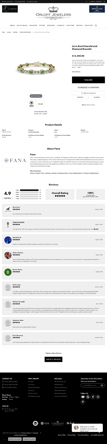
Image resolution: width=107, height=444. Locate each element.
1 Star (17, 198)
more (79, 67)
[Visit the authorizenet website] (35, 423)
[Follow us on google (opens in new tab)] (88, 397)
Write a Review (53, 359)
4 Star (17, 192)
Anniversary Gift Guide (61, 396)
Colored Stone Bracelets (25, 32)
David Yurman (22, 25)
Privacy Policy (72, 435)
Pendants (38, 173)
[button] (86, 1)
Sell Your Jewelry (32, 393)
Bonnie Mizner (17, 269)
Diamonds (33, 25)
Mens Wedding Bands (75, 173)
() (40, 190)
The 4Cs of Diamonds (60, 381)
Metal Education (59, 384)
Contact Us (31, 390)
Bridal (12, 25)
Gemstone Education (60, 390)
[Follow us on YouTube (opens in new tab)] (83, 397)
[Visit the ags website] (57, 423)
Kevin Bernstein (18, 335)
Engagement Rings (63, 173)
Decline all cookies (15, 439)
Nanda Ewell (17, 237)
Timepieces (60, 25)
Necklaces (48, 173)
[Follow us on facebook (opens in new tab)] (93, 397)
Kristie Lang (16, 285)
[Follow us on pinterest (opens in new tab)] (83, 402)
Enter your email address (88, 381)
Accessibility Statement (97, 435)
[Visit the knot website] (70, 423)
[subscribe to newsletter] (102, 385)
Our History (31, 384)
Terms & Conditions (83, 435)
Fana (56, 132)
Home (3, 32)
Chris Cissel (16, 207)
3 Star (17, 194)
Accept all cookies (29, 439)
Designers (51, 25)
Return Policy (62, 435)
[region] (36, 67)
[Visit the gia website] (45, 423)
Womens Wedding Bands (91, 173)
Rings (42, 173)
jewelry (9, 32)
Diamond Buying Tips (60, 393)
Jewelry (42, 25)
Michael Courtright (19, 302)
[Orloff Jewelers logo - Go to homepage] (53, 13)
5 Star (17, 190)
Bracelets (15, 32)
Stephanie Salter (18, 320)
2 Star (17, 196)
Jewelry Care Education (61, 387)
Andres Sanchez (18, 253)
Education (89, 25)
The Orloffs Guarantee (34, 396)
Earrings (32, 173)
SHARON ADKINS (18, 222)
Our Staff (30, 381)
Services (79, 25)
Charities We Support (34, 387)
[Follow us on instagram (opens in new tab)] (98, 397)
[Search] (96, 25)
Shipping (80, 97)
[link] (7, 1)
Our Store (70, 25)
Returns (97, 97)
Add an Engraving (76, 71)
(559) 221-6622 (40, 114)
